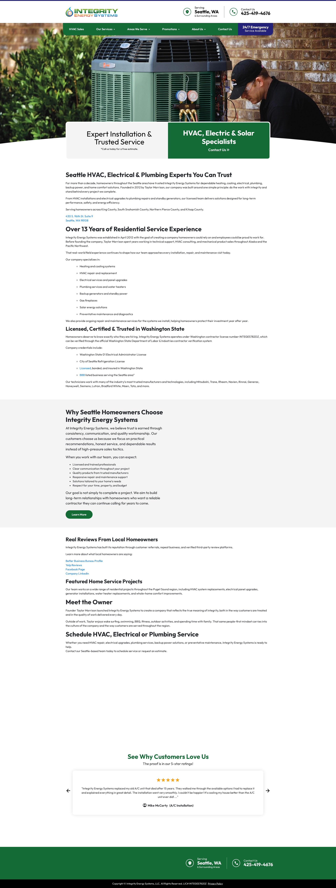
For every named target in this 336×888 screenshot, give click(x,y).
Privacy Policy (215, 883)
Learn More (82, 514)
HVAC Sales (76, 29)
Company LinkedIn (77, 573)
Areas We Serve (137, 29)
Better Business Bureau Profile (84, 561)
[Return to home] (86, 863)
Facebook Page (75, 569)
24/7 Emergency (256, 28)
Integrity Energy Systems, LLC (143, 883)
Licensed (85, 368)
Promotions (169, 29)
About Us (197, 29)
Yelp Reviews (74, 565)
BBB (82, 375)
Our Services (104, 29)
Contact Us (225, 29)
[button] (68, 791)
